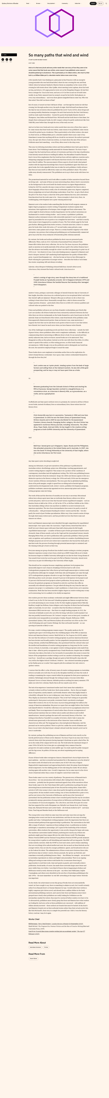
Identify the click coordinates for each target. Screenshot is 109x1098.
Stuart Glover (33, 958)
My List (100, 3)
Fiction (46, 947)
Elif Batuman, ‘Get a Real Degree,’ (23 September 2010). (56, 924)
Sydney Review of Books (10, 3)
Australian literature (35, 947)
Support (93, 3)
